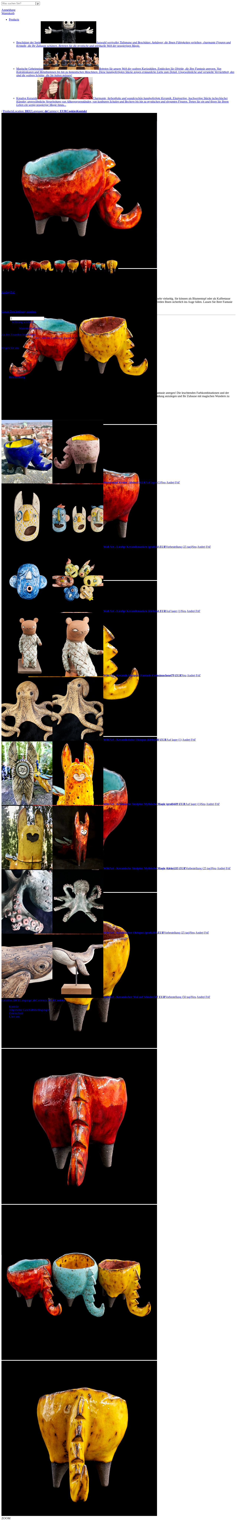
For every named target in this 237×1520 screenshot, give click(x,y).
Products (14, 19)
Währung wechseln (23, 322)
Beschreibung (17, 377)
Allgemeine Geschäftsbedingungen (29, 1009)
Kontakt (13, 1006)
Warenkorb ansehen (30, 328)
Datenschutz (16, 1013)
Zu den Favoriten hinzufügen (18, 334)
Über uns (14, 1016)
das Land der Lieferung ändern (53, 337)
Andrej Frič (8, 292)
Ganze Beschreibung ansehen (18, 311)
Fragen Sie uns (10, 347)
